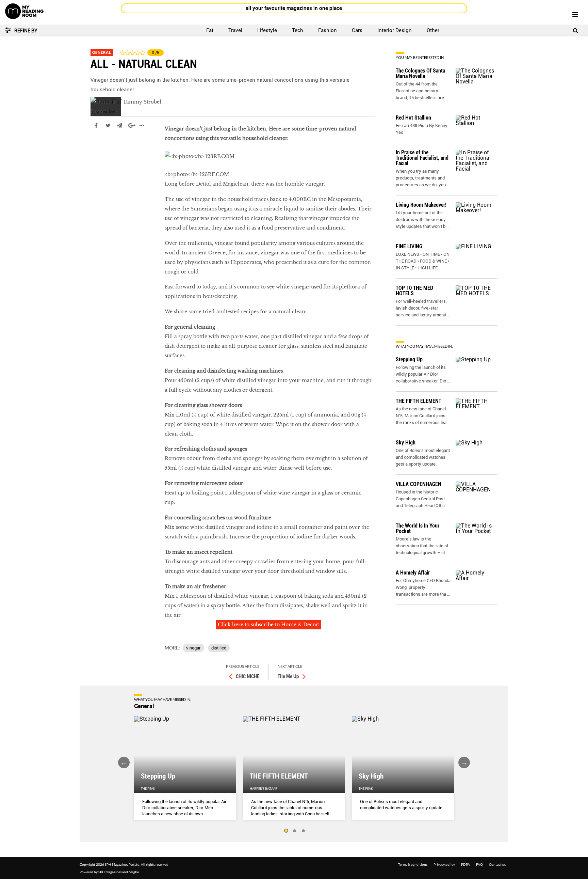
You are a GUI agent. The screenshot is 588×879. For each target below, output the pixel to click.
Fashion (327, 30)
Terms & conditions (412, 864)
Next (464, 762)
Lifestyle (267, 30)
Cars (357, 30)
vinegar (193, 647)
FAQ (479, 864)
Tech (297, 30)
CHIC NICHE (247, 676)
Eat (209, 30)
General (101, 52)
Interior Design (394, 30)
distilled (218, 647)
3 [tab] (303, 831)
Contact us (497, 864)
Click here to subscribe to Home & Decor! (269, 625)
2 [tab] (294, 831)
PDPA (465, 864)
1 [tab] (286, 831)
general (100, 145)
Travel (235, 30)
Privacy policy (444, 864)
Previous (124, 762)
